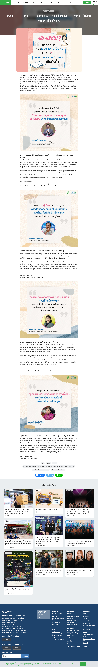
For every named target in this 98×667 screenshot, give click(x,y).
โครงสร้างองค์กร (55, 624)
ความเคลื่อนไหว (51, 2)
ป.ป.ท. (17, 648)
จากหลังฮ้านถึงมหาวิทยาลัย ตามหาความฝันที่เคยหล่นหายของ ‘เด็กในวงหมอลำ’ (79, 542)
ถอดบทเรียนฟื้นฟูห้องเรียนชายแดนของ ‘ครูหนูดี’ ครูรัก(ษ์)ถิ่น (18, 589)
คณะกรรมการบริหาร (56, 627)
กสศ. (43, 463)
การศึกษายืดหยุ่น (71, 638)
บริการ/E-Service (86, 629)
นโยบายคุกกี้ (30, 665)
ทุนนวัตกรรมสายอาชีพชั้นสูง (73, 616)
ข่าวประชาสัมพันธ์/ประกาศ (88, 634)
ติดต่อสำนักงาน (86, 623)
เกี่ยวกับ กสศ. (55, 611)
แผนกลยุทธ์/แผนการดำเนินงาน (58, 618)
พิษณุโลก (48, 463)
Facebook (84, 647)
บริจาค (87, 2)
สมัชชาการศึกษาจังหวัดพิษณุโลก (58, 470)
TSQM (54, 463)
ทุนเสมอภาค (69, 613)
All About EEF (39, 518)
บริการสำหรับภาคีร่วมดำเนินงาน (89, 626)
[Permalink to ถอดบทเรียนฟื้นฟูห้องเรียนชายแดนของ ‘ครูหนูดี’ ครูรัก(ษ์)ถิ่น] (18, 569)
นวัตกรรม (42, 2)
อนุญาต (83, 664)
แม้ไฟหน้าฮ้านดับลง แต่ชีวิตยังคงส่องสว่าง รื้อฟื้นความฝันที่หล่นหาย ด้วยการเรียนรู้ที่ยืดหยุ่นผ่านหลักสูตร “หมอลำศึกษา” (78, 511)
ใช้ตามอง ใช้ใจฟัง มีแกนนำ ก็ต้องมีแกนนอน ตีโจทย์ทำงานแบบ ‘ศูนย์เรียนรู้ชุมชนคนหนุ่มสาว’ (48, 571)
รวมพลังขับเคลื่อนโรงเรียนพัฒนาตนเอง (41, 470)
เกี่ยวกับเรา (18, 2)
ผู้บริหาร (54, 629)
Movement (51, 10)
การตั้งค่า (67, 664)
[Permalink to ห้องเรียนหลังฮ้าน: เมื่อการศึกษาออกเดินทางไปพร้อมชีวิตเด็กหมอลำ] (79, 559)
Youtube (86, 647)
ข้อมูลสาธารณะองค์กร (57, 613)
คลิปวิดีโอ (38, 490)
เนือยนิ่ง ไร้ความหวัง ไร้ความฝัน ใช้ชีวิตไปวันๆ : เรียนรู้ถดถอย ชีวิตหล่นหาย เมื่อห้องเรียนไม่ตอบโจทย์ (18, 543)
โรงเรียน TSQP (70, 644)
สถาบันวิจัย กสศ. (86, 616)
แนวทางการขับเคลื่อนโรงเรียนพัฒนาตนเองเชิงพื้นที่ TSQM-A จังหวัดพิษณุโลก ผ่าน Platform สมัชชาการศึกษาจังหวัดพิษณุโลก (48, 466)
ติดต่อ (66, 2)
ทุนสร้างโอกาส (34, 2)
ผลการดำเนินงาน (56, 622)
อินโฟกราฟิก (8, 553)
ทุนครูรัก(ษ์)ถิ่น (70, 618)
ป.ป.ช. (6, 648)
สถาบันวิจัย (25, 2)
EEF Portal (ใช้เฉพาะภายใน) (58, 639)
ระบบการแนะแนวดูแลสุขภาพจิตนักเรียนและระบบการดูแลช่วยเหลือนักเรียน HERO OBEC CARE (73, 633)
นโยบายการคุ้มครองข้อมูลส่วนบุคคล (89, 639)
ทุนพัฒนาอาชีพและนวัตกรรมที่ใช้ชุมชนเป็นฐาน (73, 621)
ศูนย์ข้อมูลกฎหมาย (56, 632)
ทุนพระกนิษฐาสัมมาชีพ (72, 624)
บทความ (45, 10)
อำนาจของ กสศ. (55, 616)
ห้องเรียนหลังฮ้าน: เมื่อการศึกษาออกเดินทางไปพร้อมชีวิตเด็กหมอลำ (79, 571)
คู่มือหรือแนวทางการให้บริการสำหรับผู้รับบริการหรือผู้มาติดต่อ (58, 635)
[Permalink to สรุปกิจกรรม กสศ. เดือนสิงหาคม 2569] (49, 498)
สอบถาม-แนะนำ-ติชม (87, 636)
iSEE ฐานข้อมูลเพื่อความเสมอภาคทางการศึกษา (73, 640)
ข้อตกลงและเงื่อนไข (87, 621)
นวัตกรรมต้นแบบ (71, 628)
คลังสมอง (59, 2)
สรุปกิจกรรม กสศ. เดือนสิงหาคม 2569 (46, 509)
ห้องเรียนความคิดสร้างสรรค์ (73, 649)
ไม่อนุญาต (74, 664)
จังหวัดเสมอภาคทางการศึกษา (73, 646)
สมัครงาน (72, 2)
